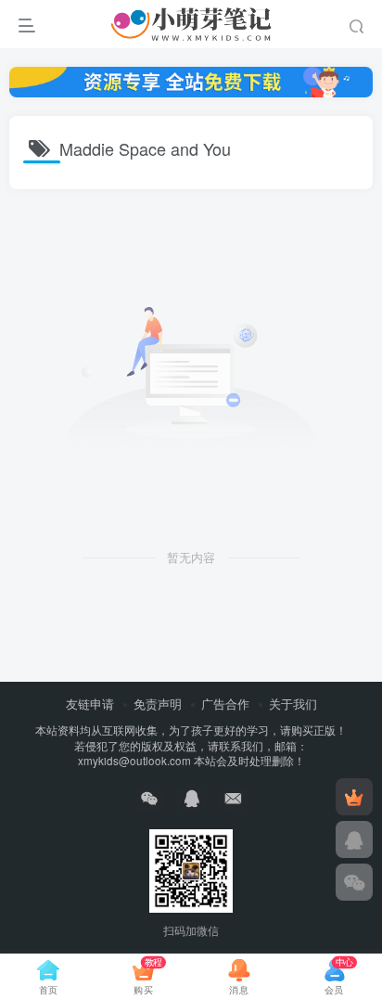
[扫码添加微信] (354, 882)
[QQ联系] (354, 839)
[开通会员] (354, 796)
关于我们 (293, 703)
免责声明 (158, 703)
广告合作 (225, 703)
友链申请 (90, 703)
